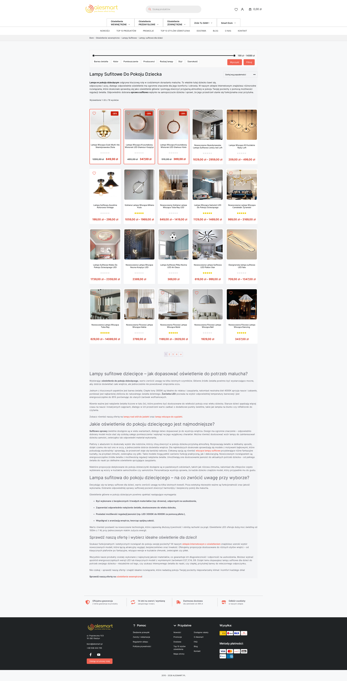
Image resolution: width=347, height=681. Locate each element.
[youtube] (98, 654)
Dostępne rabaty (201, 632)
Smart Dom (227, 23)
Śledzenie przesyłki (141, 632)
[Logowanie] (242, 9)
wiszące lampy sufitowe (208, 450)
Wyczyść (234, 62)
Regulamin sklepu (140, 642)
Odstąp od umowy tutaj (99, 661)
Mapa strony (179, 654)
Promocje (148, 31)
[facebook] (90, 654)
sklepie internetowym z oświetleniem (201, 544)
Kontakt (242, 31)
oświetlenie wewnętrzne (129, 576)
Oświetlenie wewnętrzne (108, 38)
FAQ (195, 642)
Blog (215, 31)
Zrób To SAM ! (201, 23)
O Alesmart (198, 637)
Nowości (105, 31)
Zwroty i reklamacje (141, 637)
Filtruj (249, 62)
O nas (228, 31)
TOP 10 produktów (126, 31)
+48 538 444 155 (94, 648)
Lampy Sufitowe (129, 38)
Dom (91, 38)
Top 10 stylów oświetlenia (175, 31)
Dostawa (201, 31)
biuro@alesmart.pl (94, 644)
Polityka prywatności (142, 646)
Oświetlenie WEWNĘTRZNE (119, 23)
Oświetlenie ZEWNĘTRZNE (174, 23)
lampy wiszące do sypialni (168, 416)
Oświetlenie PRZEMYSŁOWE (147, 23)
